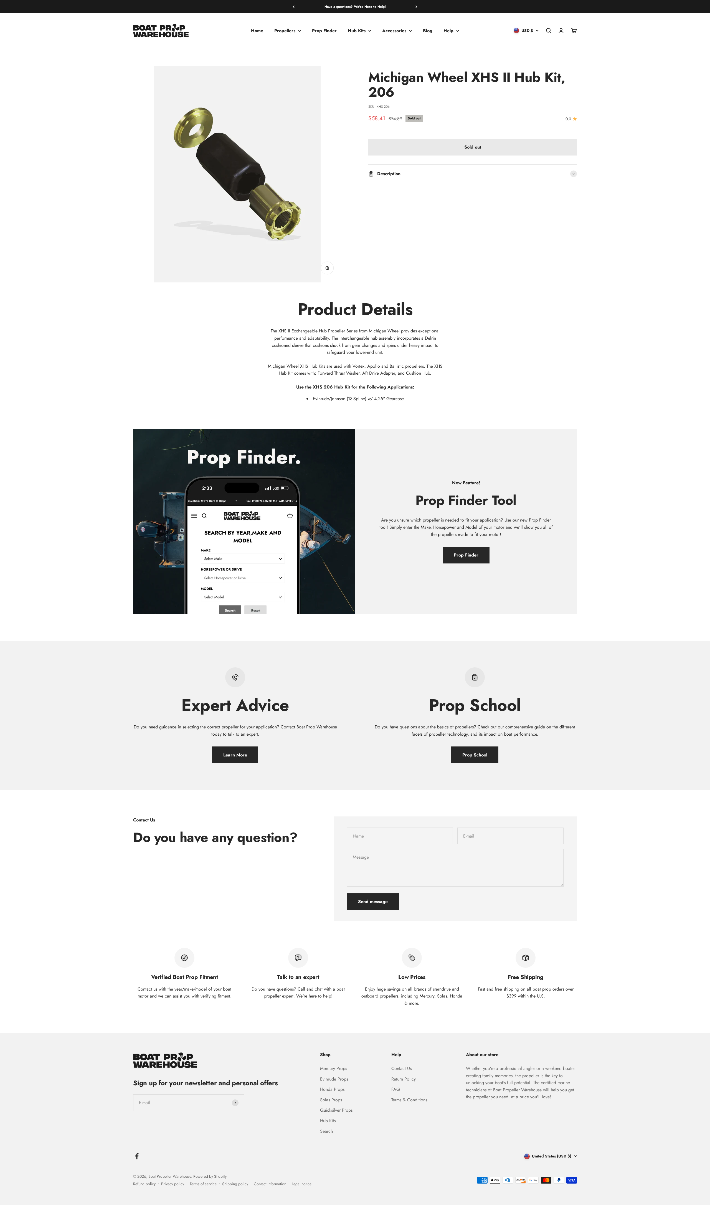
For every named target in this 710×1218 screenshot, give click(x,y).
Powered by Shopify (210, 1176)
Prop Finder (324, 30)
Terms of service (203, 1184)
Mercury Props (333, 1068)
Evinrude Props (334, 1079)
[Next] (416, 6)
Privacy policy (172, 1184)
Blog (427, 30)
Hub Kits (357, 30)
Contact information (270, 1184)
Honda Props (332, 1089)
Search (326, 1131)
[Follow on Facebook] (137, 1156)
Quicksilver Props (336, 1110)
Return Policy (403, 1079)
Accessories (394, 30)
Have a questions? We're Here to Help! (355, 6)
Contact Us (401, 1068)
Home (257, 30)
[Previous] (294, 6)
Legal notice (301, 1184)
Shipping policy (235, 1184)
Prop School (474, 755)
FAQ (395, 1089)
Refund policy (144, 1184)
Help (448, 30)
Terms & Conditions (409, 1100)
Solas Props (331, 1100)
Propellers (284, 30)
